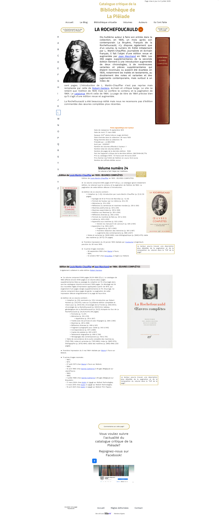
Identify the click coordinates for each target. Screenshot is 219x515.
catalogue (79, 93)
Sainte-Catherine (88, 369)
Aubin (84, 382)
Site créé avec (99, 513)
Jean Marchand (127, 56)
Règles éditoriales (119, 508)
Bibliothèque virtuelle (105, 22)
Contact (139, 508)
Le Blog (83, 22)
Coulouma (129, 242)
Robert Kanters (100, 88)
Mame (109, 251)
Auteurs (143, 22)
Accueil (101, 508)
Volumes (127, 22)
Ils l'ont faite (160, 22)
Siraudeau (108, 256)
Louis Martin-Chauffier (80, 175)
